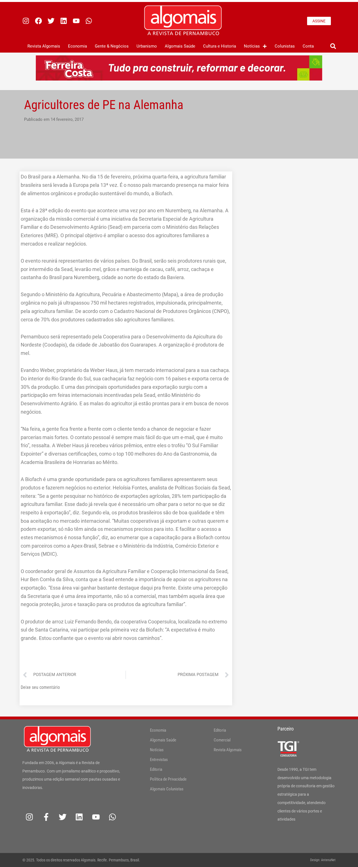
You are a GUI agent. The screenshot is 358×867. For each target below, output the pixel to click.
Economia (77, 46)
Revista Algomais (43, 46)
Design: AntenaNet (323, 860)
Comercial (222, 740)
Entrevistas (159, 759)
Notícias (252, 46)
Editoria (156, 769)
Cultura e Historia (219, 46)
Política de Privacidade (168, 779)
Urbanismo (146, 46)
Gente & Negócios (112, 46)
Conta (308, 46)
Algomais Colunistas (166, 788)
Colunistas (285, 46)
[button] (333, 46)
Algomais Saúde (180, 46)
